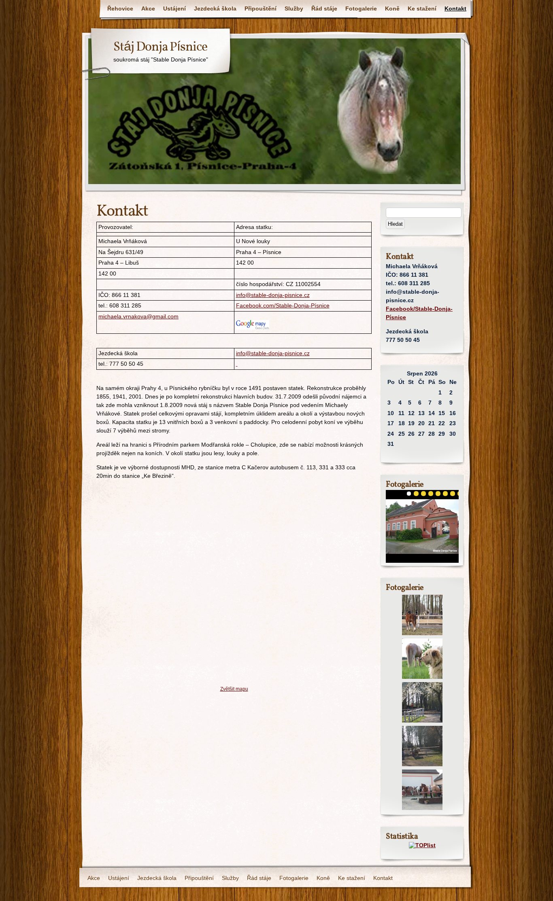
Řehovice (120, 8)
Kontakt (455, 8)
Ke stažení (422, 8)
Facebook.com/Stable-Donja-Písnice (283, 305)
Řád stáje (324, 8)
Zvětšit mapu (234, 688)
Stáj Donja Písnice (160, 47)
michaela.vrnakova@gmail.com (138, 316)
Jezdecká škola (215, 8)
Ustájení (174, 8)
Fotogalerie (361, 8)
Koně (392, 8)
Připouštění (260, 8)
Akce (148, 8)
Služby (294, 8)
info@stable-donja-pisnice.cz (273, 295)
